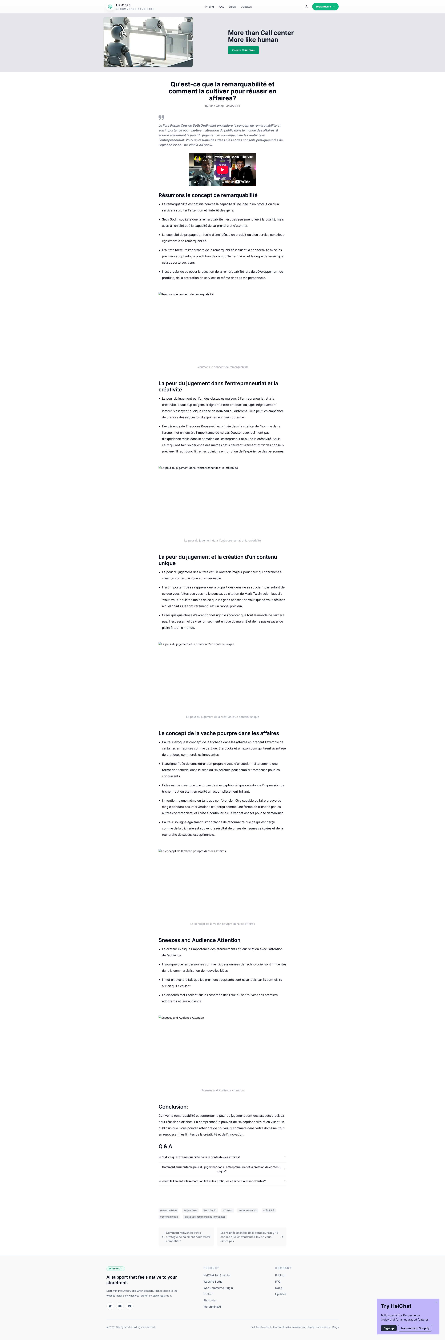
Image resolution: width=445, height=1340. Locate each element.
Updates (246, 6)
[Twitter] (110, 1306)
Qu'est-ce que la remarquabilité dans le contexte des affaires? (199, 1157)
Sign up (389, 1328)
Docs (232, 6)
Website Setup (213, 1281)
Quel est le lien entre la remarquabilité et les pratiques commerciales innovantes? (212, 1181)
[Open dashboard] (306, 6)
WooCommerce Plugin (218, 1288)
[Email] (130, 1306)
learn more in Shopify (415, 1328)
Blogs (335, 1327)
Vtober (208, 1294)
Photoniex (210, 1300)
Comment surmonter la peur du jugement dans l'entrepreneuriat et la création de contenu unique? (221, 1169)
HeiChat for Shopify (217, 1275)
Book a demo (323, 6)
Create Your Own (243, 50)
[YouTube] (120, 1306)
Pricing (209, 6)
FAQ (221, 6)
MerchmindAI (212, 1306)
